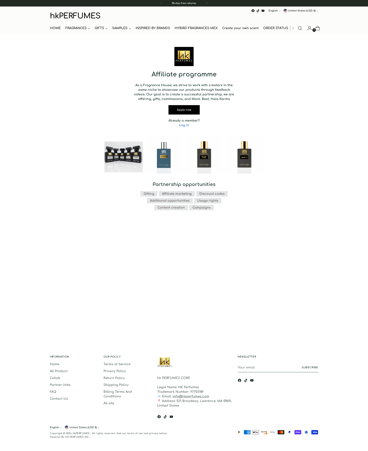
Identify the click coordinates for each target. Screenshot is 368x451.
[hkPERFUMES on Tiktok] (258, 10)
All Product (58, 371)
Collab (55, 378)
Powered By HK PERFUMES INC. (70, 437)
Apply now (184, 109)
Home (54, 364)
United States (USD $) (301, 10)
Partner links (60, 385)
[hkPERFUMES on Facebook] (253, 10)
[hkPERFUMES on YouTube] (263, 10)
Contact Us (59, 398)
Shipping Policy (116, 385)
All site (109, 403)
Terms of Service (117, 364)
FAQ (53, 392)
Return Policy (114, 378)
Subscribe (310, 367)
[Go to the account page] (308, 28)
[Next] (207, 3)
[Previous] (161, 3)
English (273, 10)
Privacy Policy (115, 371)
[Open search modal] (300, 28)
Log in (184, 125)
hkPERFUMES (81, 433)
